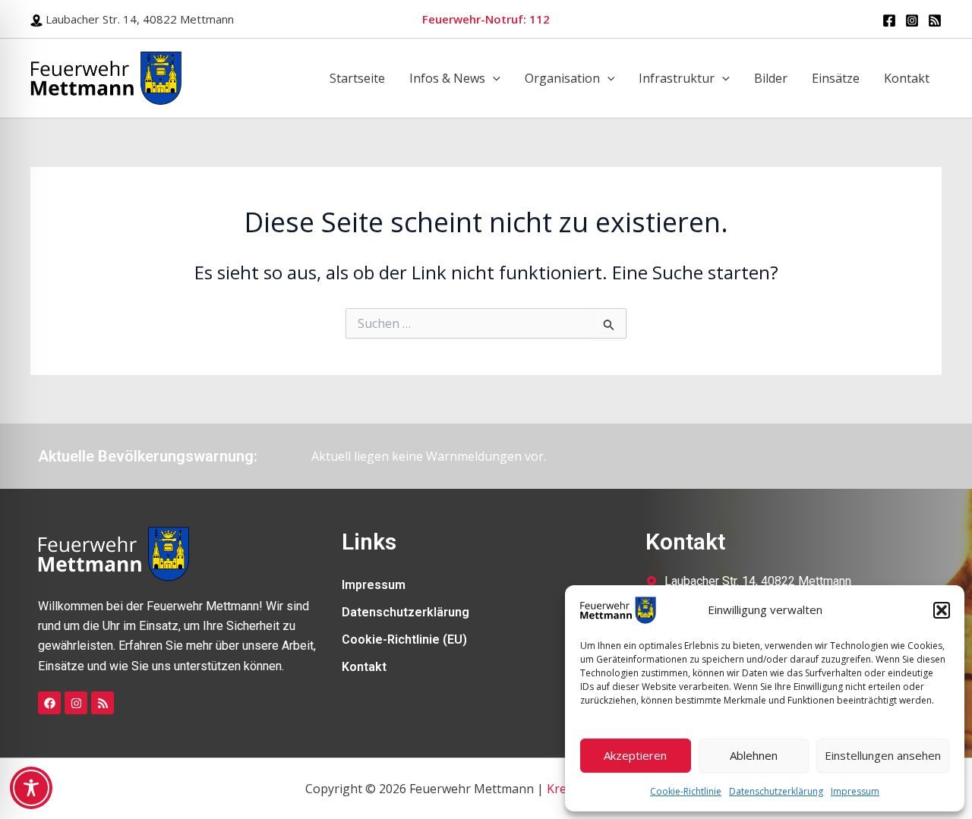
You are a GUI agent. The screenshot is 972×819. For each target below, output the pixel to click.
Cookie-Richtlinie (685, 791)
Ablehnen (754, 755)
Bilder (770, 78)
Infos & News (447, 78)
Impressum (855, 791)
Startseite (357, 78)
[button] (941, 610)
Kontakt (906, 78)
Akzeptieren (635, 755)
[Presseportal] (935, 20)
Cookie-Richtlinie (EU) (404, 639)
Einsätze (836, 78)
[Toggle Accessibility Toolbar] (31, 788)
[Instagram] (912, 20)
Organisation (562, 78)
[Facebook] (889, 20)
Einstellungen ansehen (883, 755)
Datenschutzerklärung (776, 791)
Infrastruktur (677, 78)
